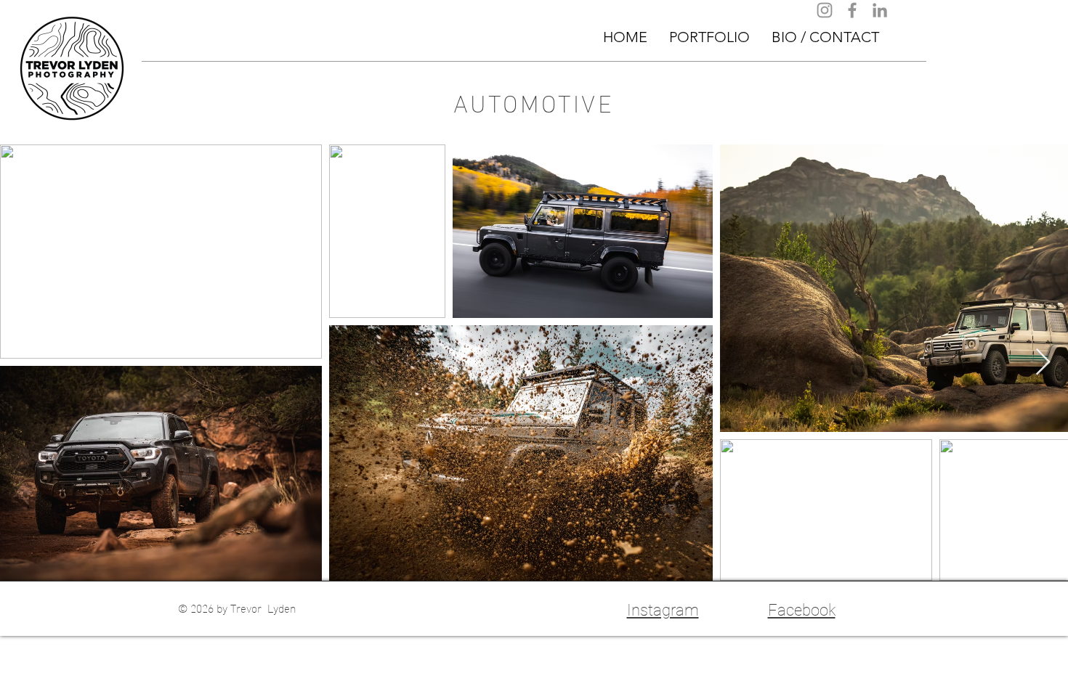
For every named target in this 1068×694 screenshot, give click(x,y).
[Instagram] (824, 10)
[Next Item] (1043, 362)
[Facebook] (852, 10)
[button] (709, 37)
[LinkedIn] (880, 10)
